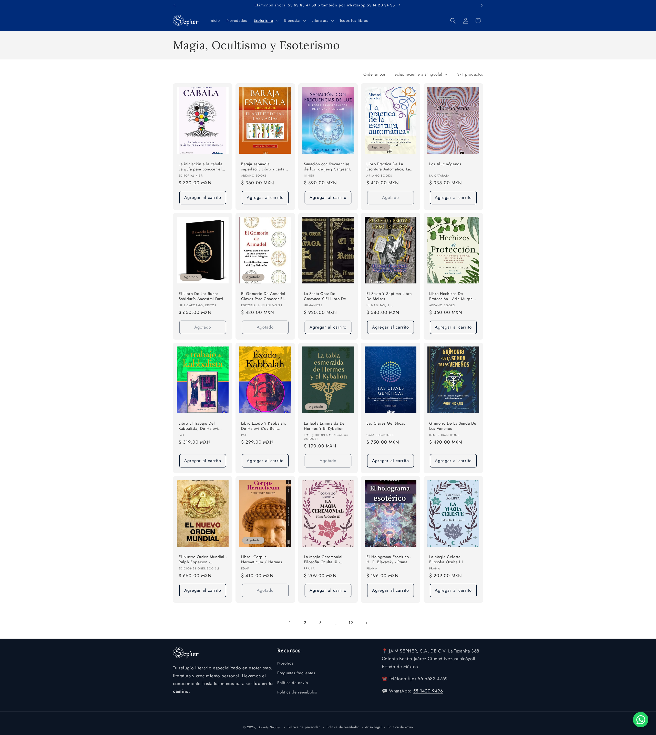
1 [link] (290, 622)
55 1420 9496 (428, 691)
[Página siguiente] (366, 623)
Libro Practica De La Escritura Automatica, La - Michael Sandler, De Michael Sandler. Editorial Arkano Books (389, 166)
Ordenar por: (375, 74)
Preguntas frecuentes (296, 673)
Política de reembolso (297, 692)
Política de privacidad (304, 726)
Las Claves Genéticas (385, 423)
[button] (265, 21)
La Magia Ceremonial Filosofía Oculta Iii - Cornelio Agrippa (323, 559)
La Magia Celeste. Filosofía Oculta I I (446, 559)
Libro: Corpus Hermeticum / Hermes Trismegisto (261, 559)
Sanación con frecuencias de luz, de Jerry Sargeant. (327, 166)
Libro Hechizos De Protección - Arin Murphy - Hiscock (453, 296)
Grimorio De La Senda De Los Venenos (452, 426)
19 (350, 623)
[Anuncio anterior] (174, 5)
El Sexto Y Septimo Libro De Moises (389, 296)
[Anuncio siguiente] (481, 5)
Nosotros (285, 663)
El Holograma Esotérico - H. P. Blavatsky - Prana (388, 559)
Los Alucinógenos (445, 164)
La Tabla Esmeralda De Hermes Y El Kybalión (324, 426)
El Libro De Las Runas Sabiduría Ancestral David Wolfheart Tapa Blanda (202, 296)
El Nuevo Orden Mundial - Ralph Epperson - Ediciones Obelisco (203, 559)
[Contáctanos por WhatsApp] (640, 719)
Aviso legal (373, 726)
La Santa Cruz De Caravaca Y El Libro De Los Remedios (325, 296)
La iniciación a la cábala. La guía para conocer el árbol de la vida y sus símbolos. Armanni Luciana (201, 166)
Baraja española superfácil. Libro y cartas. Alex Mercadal (264, 166)
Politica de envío (292, 683)
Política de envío (400, 726)
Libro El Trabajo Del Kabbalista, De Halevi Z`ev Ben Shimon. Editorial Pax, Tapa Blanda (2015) (202, 426)
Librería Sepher (269, 727)
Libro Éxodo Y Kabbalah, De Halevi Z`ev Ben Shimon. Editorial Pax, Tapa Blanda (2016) (263, 426)
